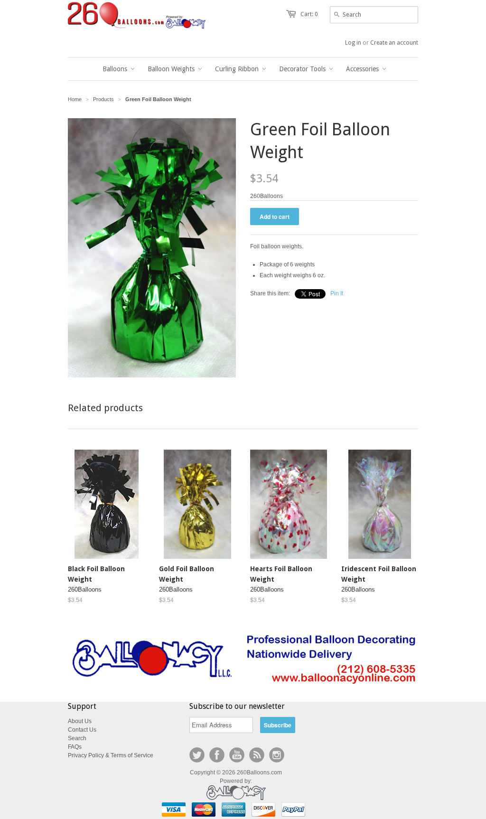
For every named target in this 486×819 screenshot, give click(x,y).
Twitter (197, 755)
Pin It (336, 293)
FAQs (75, 747)
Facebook (216, 755)
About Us (80, 721)
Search (77, 738)
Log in (353, 42)
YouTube (236, 755)
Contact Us (82, 729)
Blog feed (256, 755)
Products (103, 99)
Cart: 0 (309, 14)
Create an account (394, 42)
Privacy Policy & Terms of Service (110, 755)
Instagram (276, 755)
